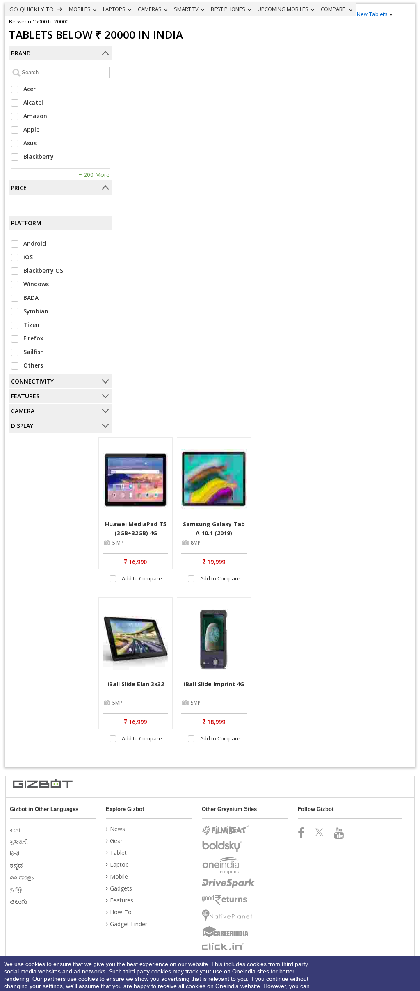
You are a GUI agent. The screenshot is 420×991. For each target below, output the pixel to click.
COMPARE (334, 9)
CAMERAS (150, 9)
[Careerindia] (228, 932)
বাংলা (16, 830)
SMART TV (186, 9)
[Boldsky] (228, 846)
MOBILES (80, 9)
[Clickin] (228, 946)
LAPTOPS (114, 9)
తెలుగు (19, 901)
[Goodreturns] (228, 900)
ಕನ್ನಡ (17, 865)
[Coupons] (228, 865)
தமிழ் (17, 889)
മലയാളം (22, 877)
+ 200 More (94, 174)
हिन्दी (15, 853)
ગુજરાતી (20, 842)
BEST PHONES (228, 9)
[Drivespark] (228, 883)
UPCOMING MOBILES (283, 9)
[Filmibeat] (228, 830)
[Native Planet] (228, 915)
